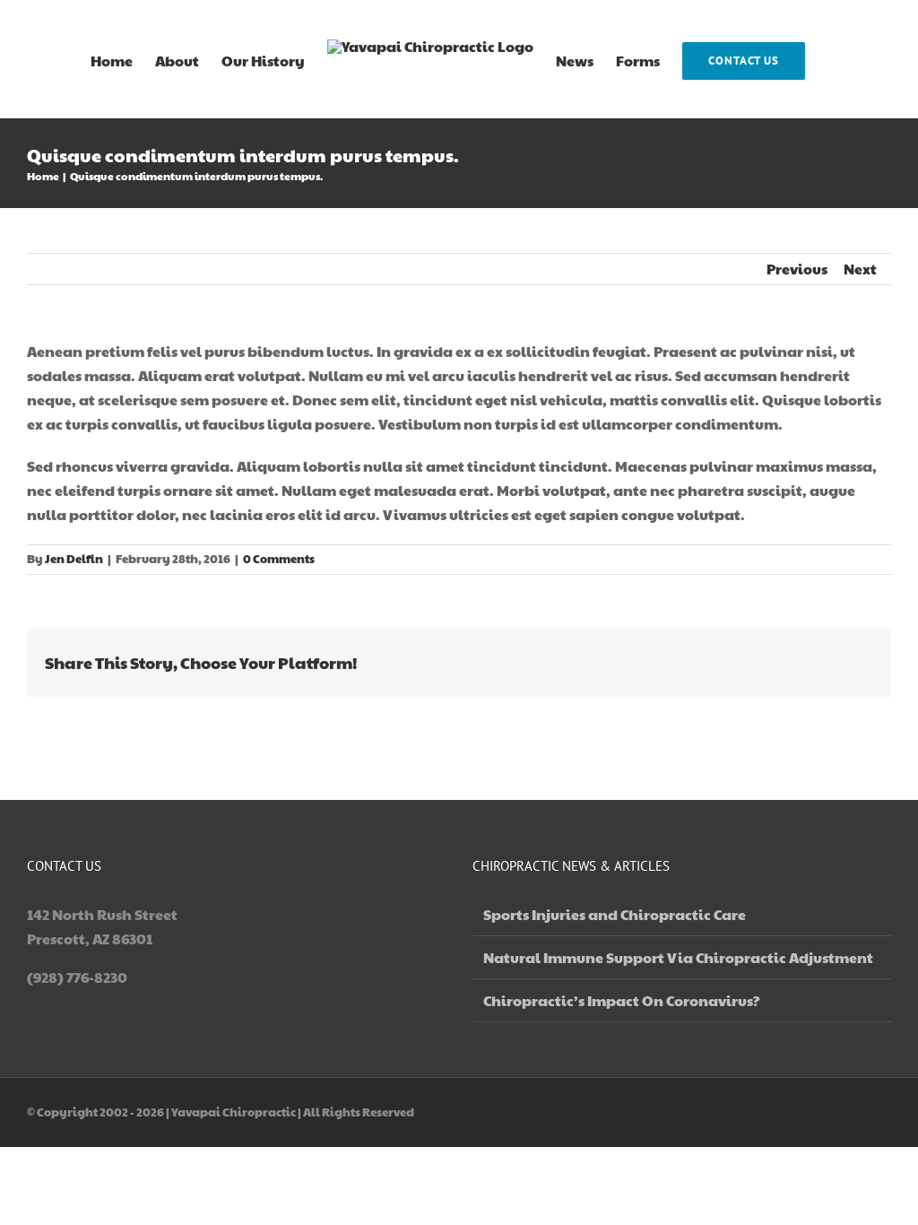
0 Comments (279, 559)
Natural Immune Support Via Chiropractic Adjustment (678, 957)
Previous (796, 268)
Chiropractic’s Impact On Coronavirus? (621, 1000)
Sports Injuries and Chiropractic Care (614, 914)
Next (860, 268)
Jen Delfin (74, 559)
